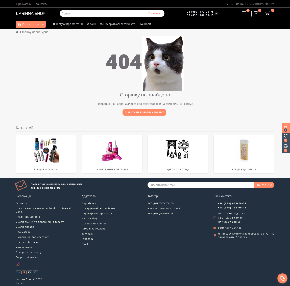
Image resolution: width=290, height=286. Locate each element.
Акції (92, 24)
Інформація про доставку (32, 237)
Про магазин (24, 4)
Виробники (89, 203)
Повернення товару (29, 252)
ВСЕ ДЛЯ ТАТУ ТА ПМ (46, 169)
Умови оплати (25, 226)
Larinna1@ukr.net (229, 227)
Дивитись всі (26, 147)
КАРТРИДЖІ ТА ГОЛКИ (31, 138)
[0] (256, 13)
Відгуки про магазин (69, 24)
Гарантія (21, 203)
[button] (270, 151)
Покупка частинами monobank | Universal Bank (43, 210)
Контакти (41, 4)
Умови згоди (24, 247)
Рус (18, 283)
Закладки (88, 233)
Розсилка (87, 238)
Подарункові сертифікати (119, 24)
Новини (148, 24)
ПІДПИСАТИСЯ (264, 184)
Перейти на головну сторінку (144, 112)
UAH (242, 4)
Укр (229, 4)
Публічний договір (28, 216)
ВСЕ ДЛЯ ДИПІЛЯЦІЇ (160, 213)
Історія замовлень (94, 228)
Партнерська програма (97, 213)
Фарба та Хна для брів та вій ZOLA (104, 138)
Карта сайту (90, 218)
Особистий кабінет (262, 3)
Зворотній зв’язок (27, 257)
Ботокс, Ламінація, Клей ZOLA (101, 143)
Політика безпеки (27, 242)
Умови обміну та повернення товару (40, 221)
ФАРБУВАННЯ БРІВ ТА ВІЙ (112, 169)
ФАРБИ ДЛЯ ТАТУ (28, 143)
